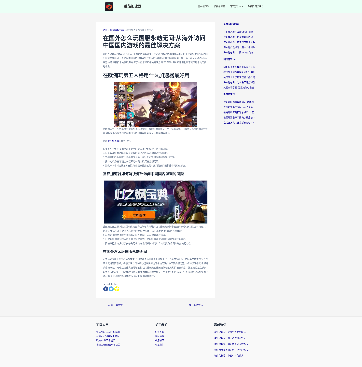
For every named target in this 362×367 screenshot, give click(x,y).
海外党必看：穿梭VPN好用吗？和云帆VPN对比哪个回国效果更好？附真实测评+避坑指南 (240, 32)
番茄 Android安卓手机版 (108, 345)
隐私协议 (159, 336)
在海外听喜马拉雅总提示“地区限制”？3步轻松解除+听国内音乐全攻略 (240, 112)
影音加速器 (219, 6)
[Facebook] (105, 288)
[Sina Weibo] (116, 288)
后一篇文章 (195, 305)
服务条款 (159, 332)
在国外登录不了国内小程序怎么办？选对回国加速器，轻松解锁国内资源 (240, 117)
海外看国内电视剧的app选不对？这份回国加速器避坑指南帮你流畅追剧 (240, 102)
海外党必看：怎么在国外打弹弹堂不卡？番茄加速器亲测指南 (240, 82)
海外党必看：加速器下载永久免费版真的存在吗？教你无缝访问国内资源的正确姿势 (240, 42)
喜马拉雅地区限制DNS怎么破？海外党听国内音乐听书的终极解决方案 (240, 107)
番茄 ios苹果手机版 (105, 340)
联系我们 (159, 345)
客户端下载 (203, 6)
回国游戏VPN (236, 6)
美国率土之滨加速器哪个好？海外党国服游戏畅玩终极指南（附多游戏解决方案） (240, 77)
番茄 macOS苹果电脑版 (107, 336)
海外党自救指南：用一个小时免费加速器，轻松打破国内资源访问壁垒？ (240, 47)
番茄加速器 (133, 6)
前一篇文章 (115, 305)
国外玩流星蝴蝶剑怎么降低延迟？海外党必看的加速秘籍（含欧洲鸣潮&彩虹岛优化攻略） (240, 67)
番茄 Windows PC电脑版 (108, 332)
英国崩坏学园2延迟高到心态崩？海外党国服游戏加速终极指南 (240, 87)
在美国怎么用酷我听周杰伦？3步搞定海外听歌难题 (240, 122)
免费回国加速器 (256, 6)
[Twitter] (111, 288)
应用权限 (159, 340)
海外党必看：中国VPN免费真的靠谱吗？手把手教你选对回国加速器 (240, 52)
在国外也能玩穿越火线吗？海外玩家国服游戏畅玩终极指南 (240, 72)
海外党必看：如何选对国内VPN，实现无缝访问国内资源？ (240, 37)
